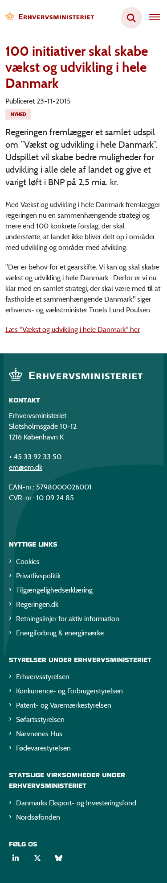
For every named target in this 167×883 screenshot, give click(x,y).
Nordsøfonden (38, 817)
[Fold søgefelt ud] (131, 18)
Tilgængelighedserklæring (54, 590)
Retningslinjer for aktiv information (67, 618)
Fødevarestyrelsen (43, 748)
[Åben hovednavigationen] (158, 18)
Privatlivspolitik (38, 576)
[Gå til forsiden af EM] (47, 18)
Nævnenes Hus (39, 734)
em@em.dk (25, 467)
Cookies (28, 561)
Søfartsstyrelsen (40, 719)
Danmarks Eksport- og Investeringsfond (76, 803)
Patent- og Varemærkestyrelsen (63, 705)
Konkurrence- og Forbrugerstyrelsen (69, 691)
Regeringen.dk (37, 604)
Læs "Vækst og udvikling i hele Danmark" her (72, 329)
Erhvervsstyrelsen (42, 676)
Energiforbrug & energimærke (60, 633)
